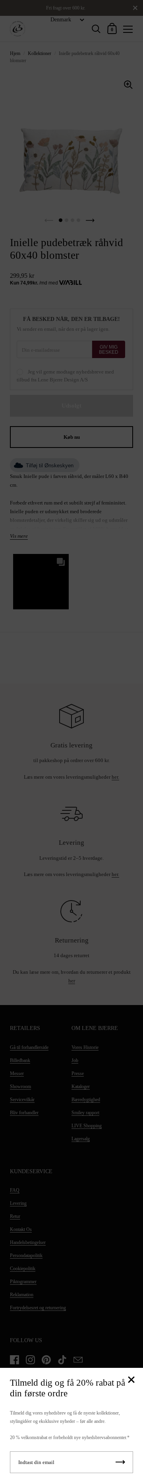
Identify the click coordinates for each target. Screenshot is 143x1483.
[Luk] (131, 1380)
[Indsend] (120, 1462)
